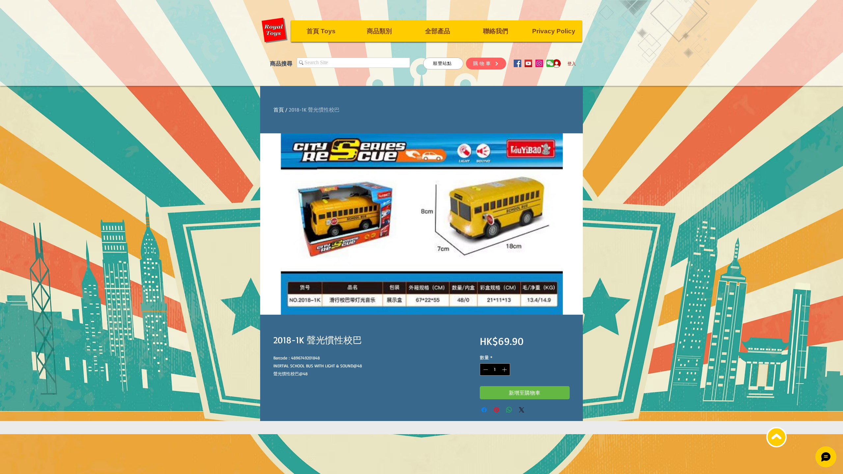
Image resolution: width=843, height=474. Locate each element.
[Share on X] (522, 410)
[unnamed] (550, 63)
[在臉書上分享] (484, 410)
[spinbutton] (495, 369)
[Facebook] (517, 63)
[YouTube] (528, 63)
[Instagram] (539, 63)
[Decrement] (485, 369)
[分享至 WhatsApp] (509, 410)
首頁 (278, 109)
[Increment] (505, 369)
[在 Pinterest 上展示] (497, 410)
